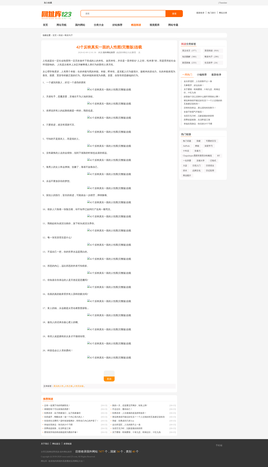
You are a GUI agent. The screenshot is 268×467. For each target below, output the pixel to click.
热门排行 (212, 13)
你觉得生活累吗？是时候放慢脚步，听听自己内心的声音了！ (71, 421)
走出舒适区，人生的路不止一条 (126, 424)
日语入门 (196, 165)
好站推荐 (117, 25)
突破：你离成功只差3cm (123, 421)
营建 (199, 141)
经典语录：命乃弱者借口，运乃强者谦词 (62, 413)
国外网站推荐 (109, 52)
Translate (223, 3)
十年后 (186, 151)
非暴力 (197, 151)
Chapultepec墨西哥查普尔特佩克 (197, 155)
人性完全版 (79, 386)
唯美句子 (69, 35)
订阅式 (213, 160)
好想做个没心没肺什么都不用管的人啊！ (202, 96)
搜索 (174, 13)
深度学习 (209, 146)
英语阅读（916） (212, 50)
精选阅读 (136, 25)
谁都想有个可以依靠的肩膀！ (57, 409)
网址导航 (62, 25)
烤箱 (197, 146)
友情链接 (68, 444)
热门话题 (187, 141)
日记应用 (210, 170)
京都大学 (201, 160)
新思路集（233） (190, 63)
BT (218, 155)
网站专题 (173, 25)
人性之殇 (69, 386)
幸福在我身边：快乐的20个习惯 (58, 424)
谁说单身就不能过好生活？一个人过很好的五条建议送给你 (138, 417)
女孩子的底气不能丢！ (194, 112)
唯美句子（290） (212, 56)
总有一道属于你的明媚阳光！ (57, 405)
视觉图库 (155, 25)
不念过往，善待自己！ (122, 409)
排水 (185, 170)
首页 (45, 25)
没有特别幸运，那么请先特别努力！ (200, 108)
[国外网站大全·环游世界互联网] (56, 13)
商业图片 (187, 175)
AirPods (186, 146)
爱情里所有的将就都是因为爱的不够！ (61, 432)
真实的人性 (59, 386)
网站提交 (56, 444)
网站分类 (223, 13)
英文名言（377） (190, 50)
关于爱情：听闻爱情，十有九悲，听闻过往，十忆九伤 (136, 432)
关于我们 (45, 444)
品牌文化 (196, 170)
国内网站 (80, 25)
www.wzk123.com (69, 456)
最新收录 (200, 13)
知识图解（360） (190, 56)
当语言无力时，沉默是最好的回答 (127, 428)
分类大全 (99, 25)
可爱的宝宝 (211, 141)
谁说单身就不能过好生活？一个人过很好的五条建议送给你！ (203, 102)
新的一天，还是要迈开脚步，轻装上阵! (129, 405)
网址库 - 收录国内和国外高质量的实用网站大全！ (63, 461)
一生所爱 (187, 160)
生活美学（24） (212, 63)
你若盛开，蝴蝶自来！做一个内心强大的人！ (64, 417)
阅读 (61, 35)
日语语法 (210, 165)
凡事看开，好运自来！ (194, 85)
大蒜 (185, 165)
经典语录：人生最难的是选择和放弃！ (129, 413)
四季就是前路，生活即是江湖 (57, 428)
